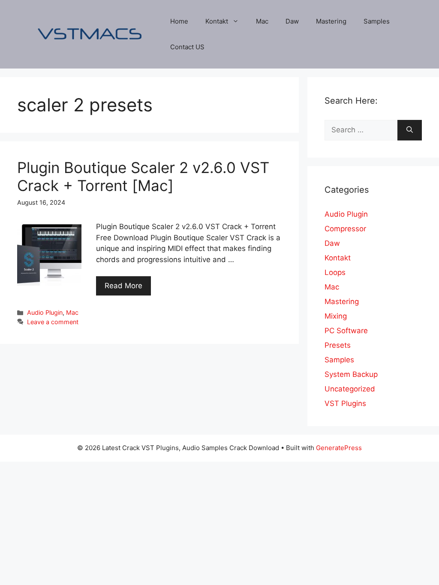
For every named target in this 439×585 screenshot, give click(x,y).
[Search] (409, 130)
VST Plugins (345, 403)
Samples (377, 21)
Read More (123, 285)
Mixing (336, 316)
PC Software (346, 330)
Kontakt (216, 21)
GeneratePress (339, 448)
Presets (338, 345)
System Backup (351, 374)
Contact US (187, 47)
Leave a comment (52, 321)
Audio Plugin (45, 312)
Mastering (331, 21)
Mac (262, 21)
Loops (335, 272)
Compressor (345, 228)
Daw (292, 21)
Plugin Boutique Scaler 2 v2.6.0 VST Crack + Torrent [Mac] (143, 176)
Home (179, 21)
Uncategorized (350, 389)
